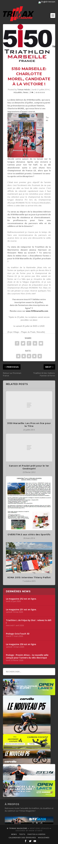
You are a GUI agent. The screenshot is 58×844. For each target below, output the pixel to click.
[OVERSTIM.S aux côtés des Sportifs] (29, 503)
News (25, 92)
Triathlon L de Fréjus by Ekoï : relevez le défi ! (28, 621)
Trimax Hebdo (23, 89)
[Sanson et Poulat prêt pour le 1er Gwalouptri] (29, 448)
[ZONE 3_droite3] (29, 779)
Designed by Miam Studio (29, 831)
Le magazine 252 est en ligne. (21, 598)
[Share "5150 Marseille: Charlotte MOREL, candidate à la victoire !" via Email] (41, 343)
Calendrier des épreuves (22, 838)
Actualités (18, 92)
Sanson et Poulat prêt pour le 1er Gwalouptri (29, 467)
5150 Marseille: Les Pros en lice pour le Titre (29, 424)
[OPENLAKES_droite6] (29, 795)
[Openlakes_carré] (29, 693)
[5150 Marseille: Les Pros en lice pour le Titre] (29, 405)
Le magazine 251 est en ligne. (21, 609)
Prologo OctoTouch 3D (17, 633)
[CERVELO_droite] (27, 762)
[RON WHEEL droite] (27, 747)
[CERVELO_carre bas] (27, 732)
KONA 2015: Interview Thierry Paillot (29, 577)
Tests (22, 834)
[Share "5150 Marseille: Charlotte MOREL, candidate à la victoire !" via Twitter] (23, 343)
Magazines (43, 838)
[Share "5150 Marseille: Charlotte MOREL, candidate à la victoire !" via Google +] (29, 343)
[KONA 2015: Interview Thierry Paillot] (29, 557)
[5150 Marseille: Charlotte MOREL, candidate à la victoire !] (29, 43)
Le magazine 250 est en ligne (21, 644)
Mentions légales (39, 828)
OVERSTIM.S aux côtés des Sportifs (29, 534)
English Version (48, 1)
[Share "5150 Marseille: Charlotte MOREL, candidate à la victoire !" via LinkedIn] (35, 343)
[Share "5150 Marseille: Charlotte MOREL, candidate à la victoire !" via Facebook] (17, 343)
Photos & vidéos (36, 834)
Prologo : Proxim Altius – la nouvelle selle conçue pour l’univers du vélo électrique (27, 656)
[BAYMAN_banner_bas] (29, 823)
